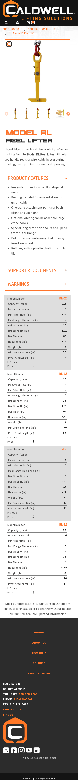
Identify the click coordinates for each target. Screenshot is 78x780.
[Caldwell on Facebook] (14, 751)
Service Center (39, 673)
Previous (7, 114)
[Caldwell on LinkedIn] (36, 751)
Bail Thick (17, 336)
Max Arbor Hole (20, 309)
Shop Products (12, 29)
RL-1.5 (63, 374)
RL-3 (64, 449)
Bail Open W (18, 325)
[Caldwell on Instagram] (21, 751)
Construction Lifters (41, 29)
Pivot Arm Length (21, 357)
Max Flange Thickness (24, 320)
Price (10, 366)
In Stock (12, 362)
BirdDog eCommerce (45, 778)
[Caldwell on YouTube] (29, 751)
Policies (39, 663)
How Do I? (39, 652)
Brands (39, 632)
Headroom (17, 341)
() (32, 22)
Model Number (16, 298)
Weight (16, 347)
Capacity (18, 304)
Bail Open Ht (18, 331)
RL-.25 (63, 298)
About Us (39, 642)
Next (68, 114)
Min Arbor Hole (20, 314)
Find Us (8, 714)
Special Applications (21, 33)
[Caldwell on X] (6, 751)
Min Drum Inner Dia (22, 352)
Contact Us (12, 709)
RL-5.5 (63, 524)
